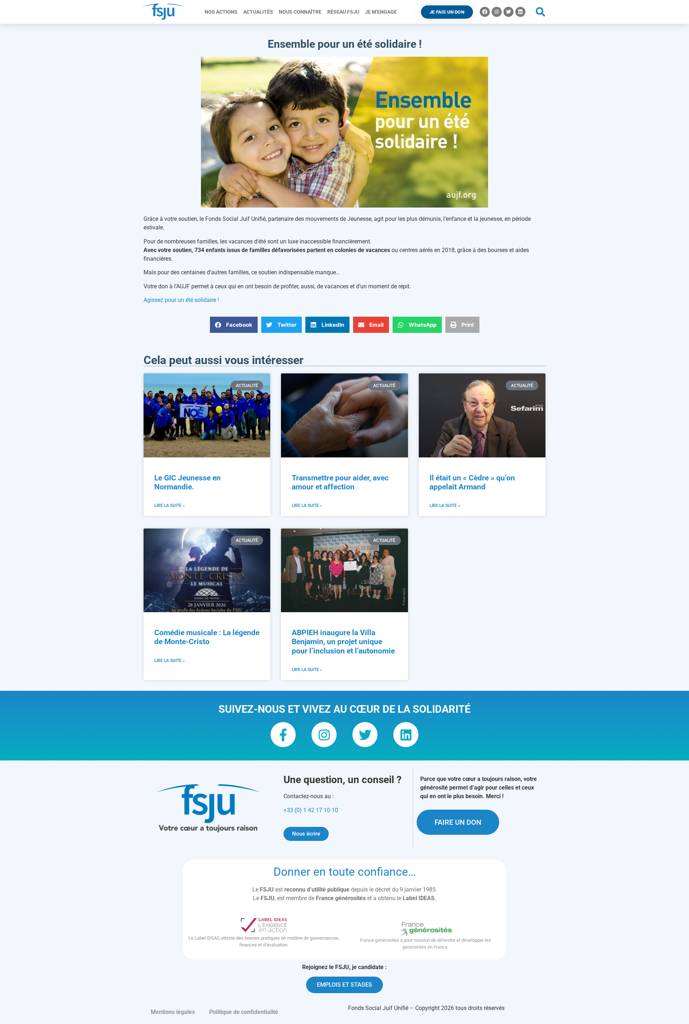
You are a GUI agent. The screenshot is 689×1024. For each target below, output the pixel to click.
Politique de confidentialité (243, 1012)
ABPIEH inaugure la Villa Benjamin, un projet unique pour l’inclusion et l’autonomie (343, 641)
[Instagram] (497, 12)
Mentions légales (173, 1012)
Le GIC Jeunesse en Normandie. (187, 482)
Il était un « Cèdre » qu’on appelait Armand (472, 482)
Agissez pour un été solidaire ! (181, 300)
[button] (541, 12)
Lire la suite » (169, 505)
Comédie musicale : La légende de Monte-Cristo (206, 637)
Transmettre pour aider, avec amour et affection (340, 482)
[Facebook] (485, 12)
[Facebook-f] (283, 734)
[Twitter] (508, 12)
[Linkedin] (520, 12)
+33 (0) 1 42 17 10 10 (310, 810)
